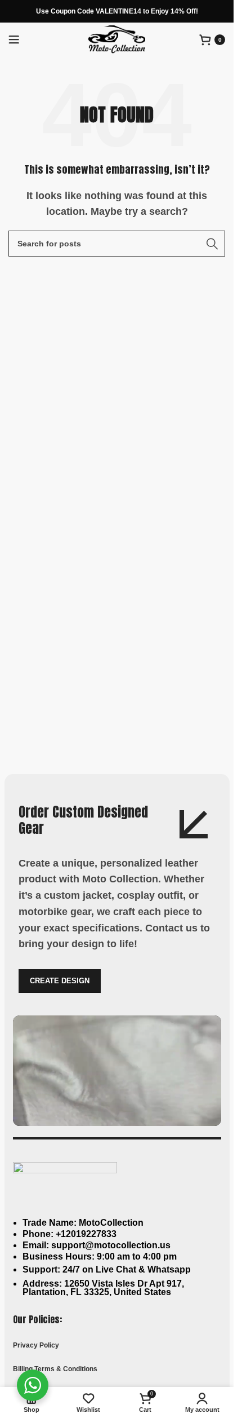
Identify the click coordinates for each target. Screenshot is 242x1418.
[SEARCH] (212, 244)
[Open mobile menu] (14, 39)
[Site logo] (116, 38)
